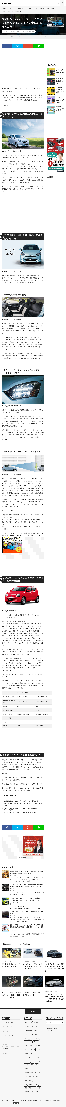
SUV (31, 1022)
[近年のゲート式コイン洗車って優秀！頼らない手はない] (51, 81)
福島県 (30, 1084)
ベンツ (38, 1049)
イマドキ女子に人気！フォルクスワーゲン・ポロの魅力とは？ (20, 812)
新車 (30, 31)
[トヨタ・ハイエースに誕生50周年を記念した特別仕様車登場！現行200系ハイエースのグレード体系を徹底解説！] (5, 887)
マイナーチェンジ (29, 1057)
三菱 (32, 1065)
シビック (34, 989)
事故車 (26, 1068)
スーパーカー (28, 1042)
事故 (37, 1065)
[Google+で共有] (28, 46)
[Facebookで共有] (7, 46)
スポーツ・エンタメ (7, 8)
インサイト (55, 961)
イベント (27, 1034)
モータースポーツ (35, 1061)
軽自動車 (27, 1091)
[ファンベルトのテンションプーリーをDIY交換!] (51, 72)
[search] (63, 1022)
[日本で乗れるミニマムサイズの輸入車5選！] (51, 110)
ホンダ (11, 961)
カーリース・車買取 (8, 1022)
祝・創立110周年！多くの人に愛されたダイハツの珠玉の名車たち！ (23, 784)
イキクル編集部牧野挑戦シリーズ (33, 1030)
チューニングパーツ (15, 989)
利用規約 (23, 1100)
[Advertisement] (23, 65)
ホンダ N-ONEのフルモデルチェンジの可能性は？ (11, 965)
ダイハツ (20, 31)
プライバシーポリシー (45, 1100)
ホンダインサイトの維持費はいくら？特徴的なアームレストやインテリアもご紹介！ (54, 967)
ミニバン (27, 1061)
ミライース (25, 31)
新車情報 (42, 8)
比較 (26, 1084)
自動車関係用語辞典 (51, 1028)
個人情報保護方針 (32, 1100)
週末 (32, 1091)
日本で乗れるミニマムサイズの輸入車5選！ (60, 108)
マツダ (37, 1057)
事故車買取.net (50, 1030)
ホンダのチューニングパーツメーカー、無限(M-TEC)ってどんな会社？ (11, 995)
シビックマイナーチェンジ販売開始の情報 (32, 994)
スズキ (31, 1038)
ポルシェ (32, 1053)
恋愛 (26, 1076)
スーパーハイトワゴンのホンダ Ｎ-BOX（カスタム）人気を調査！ (32, 966)
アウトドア (34, 1026)
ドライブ (38, 1045)
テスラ (26, 1045)
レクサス (27, 1065)
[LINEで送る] (38, 46)
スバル (37, 1038)
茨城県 (36, 1084)
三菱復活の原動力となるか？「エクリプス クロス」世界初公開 (21, 801)
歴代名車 (5, 1048)
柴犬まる (35, 1080)
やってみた (36, 1022)
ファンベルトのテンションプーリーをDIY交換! (60, 70)
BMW (26, 1022)
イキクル (14, 1100)
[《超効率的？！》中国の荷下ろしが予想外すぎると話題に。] (5, 914)
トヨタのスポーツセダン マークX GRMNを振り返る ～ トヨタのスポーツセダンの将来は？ (54, 997)
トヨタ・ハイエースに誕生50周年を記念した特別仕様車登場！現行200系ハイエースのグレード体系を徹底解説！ (26, 886)
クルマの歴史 (34, 1034)
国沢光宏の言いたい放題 (31, 1072)
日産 (26, 1080)
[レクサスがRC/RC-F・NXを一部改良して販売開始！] (51, 100)
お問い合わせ (19, 11)
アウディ (27, 1026)
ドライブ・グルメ (32, 8)
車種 (39, 1088)
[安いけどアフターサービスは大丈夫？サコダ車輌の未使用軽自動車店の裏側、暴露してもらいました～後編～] (5, 928)
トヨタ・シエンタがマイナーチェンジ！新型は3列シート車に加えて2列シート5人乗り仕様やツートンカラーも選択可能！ (26, 900)
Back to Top (33, 1011)
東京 (30, 1080)
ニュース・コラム (20, 8)
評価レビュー (50, 8)
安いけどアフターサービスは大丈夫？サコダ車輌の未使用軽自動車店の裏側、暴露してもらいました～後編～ (26, 927)
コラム (26, 1038)
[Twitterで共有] (17, 46)
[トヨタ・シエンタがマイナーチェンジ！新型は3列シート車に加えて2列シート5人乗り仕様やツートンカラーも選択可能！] (5, 901)
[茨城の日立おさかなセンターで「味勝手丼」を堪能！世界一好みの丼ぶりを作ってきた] (5, 874)
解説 (33, 31)
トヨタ (47, 991)
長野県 (37, 1091)
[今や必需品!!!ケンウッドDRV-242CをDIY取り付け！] (51, 91)
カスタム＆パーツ (8, 11)
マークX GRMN (53, 991)
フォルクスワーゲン (30, 1049)
